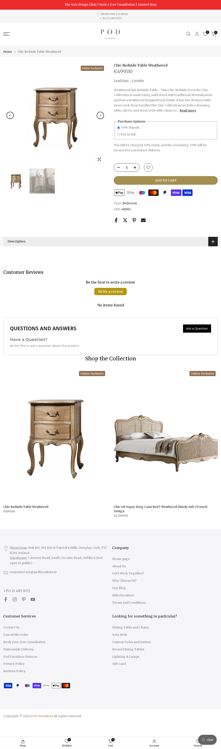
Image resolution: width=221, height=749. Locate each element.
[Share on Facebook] (116, 220)
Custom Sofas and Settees (131, 642)
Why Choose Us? (124, 581)
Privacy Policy (14, 664)
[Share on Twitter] (125, 220)
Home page (121, 559)
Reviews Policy (14, 671)
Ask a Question (197, 328)
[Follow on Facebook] (5, 599)
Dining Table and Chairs (130, 627)
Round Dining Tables (128, 649)
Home (7, 51)
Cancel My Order (15, 635)
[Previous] (10, 115)
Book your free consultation (24, 642)
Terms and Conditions (129, 603)
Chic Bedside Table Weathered (25, 507)
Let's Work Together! (128, 573)
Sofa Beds (119, 635)
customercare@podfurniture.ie (33, 572)
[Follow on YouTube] (32, 599)
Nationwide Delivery (18, 649)
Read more (188, 110)
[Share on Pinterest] (134, 220)
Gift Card (119, 664)
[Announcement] (110, 4)
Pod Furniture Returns (20, 657)
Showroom (18, 548)
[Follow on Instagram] (14, 599)
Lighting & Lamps (125, 657)
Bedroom (130, 203)
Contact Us (11, 627)
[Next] (100, 115)
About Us (119, 566)
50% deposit (130, 127)
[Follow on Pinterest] (23, 599)
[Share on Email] (143, 220)
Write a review (110, 291)
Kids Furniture (123, 595)
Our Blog (119, 588)
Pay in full (128, 134)
